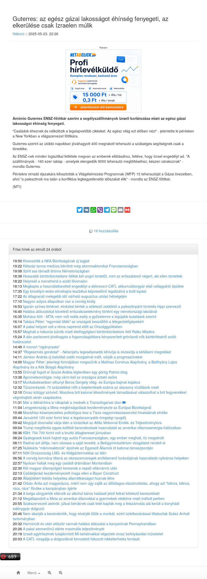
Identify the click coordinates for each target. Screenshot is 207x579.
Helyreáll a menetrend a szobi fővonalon (50, 281)
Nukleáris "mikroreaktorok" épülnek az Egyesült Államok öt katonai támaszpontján (83, 447)
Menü (33, 572)
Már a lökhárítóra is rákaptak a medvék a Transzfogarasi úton (67, 402)
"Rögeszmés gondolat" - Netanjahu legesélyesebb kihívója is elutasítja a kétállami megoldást (92, 351)
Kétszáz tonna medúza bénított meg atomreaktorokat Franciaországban (75, 265)
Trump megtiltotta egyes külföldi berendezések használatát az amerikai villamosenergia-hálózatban (97, 427)
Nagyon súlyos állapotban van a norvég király (54, 301)
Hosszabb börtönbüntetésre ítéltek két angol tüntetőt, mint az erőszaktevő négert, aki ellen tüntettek (97, 276)
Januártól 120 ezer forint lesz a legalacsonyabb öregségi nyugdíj (69, 417)
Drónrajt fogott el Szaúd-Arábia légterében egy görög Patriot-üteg (70, 372)
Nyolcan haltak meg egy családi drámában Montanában (62, 463)
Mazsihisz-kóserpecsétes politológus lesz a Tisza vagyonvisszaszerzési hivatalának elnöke (90, 412)
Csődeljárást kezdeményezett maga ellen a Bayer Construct (66, 473)
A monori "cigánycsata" (36, 346)
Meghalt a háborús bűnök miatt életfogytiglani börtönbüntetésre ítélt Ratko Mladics (83, 331)
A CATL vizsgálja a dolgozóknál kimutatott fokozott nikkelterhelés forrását (76, 538)
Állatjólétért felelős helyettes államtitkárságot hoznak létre (63, 478)
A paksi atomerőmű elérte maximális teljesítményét (58, 528)
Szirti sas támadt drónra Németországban (51, 270)
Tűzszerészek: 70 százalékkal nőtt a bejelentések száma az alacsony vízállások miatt (86, 387)
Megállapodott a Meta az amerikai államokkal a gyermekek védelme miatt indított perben (89, 498)
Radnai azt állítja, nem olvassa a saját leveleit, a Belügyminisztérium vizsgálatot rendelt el (89, 442)
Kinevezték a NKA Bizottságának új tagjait (51, 260)
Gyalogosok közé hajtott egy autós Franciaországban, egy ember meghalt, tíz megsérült (88, 437)
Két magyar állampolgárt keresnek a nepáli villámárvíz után (65, 468)
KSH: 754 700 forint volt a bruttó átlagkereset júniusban (62, 432)
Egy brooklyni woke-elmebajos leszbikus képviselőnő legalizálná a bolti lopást (79, 291)
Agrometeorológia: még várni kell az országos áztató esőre (65, 377)
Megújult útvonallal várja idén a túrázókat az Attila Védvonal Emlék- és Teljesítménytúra (87, 422)
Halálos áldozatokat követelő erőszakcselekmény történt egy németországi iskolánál (85, 311)
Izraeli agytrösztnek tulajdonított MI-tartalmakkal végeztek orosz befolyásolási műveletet (88, 533)
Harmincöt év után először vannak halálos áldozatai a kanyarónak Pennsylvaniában (84, 523)
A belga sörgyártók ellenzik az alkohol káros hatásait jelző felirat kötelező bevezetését (86, 493)
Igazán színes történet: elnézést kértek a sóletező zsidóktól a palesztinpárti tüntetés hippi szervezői (97, 306)
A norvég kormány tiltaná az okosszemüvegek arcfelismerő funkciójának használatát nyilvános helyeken (101, 457)
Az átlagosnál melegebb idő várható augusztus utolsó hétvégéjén (70, 296)
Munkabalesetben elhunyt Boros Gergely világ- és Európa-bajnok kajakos (76, 382)
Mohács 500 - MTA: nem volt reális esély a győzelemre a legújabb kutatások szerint (84, 316)
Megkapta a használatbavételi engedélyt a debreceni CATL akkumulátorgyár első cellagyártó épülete (98, 286)
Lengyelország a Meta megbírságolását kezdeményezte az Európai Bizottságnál (82, 407)
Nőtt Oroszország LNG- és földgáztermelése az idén (60, 452)
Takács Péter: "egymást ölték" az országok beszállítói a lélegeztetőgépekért (78, 321)
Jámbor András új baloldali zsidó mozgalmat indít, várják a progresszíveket (77, 356)
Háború (18, 33)
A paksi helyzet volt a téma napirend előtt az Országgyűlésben (67, 326)
